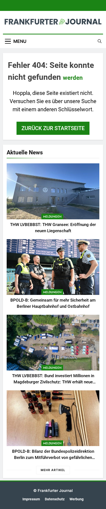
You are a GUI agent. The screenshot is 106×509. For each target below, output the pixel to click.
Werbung (77, 499)
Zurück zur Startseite (53, 128)
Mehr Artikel (53, 470)
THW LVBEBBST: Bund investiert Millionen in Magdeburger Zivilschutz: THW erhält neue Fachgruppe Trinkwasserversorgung (53, 382)
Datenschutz (55, 499)
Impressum (31, 499)
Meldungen (52, 216)
